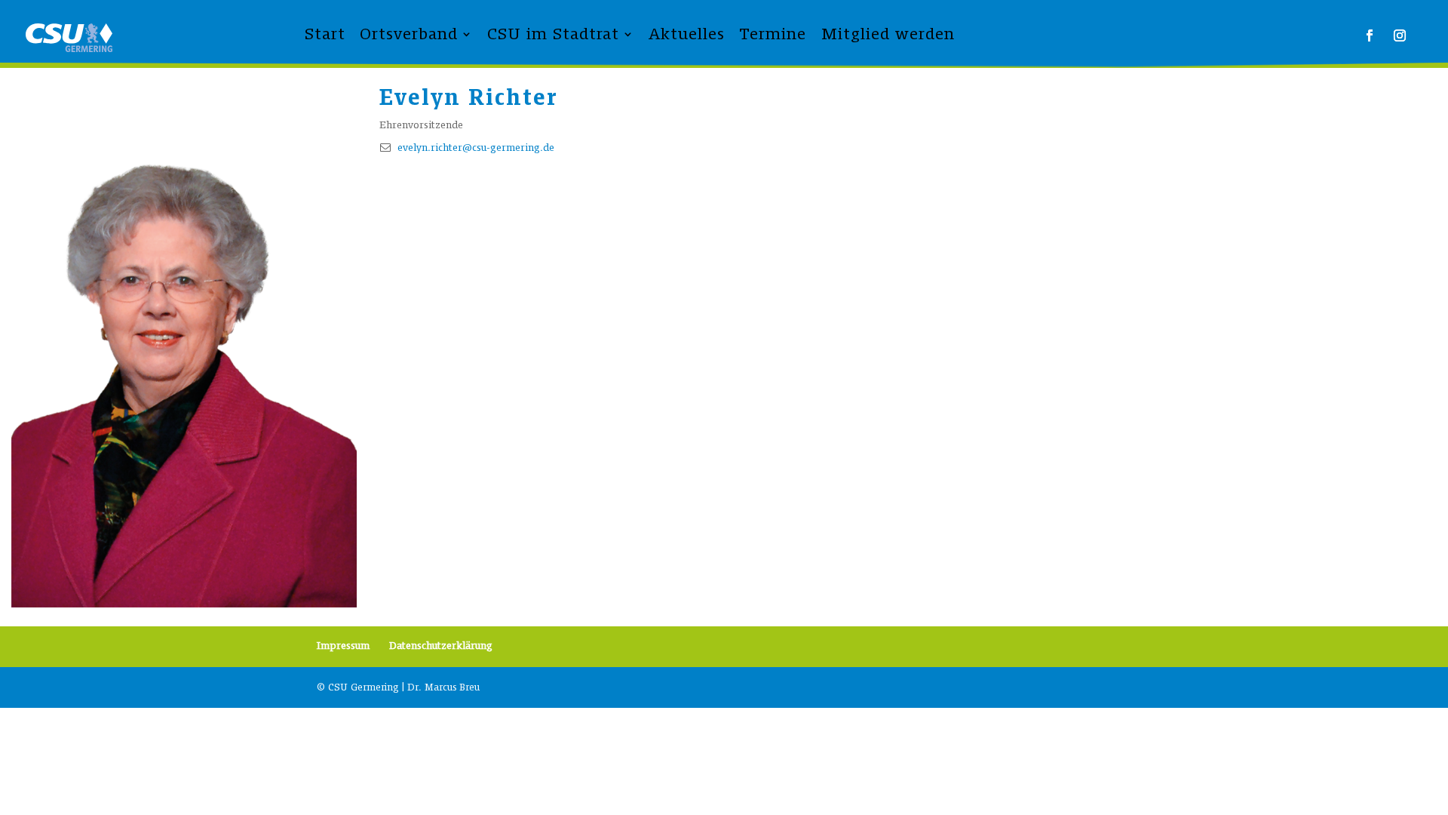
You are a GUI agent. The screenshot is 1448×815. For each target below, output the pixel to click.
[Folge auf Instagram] (1400, 35)
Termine (772, 34)
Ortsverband (409, 34)
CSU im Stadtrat (553, 34)
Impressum (343, 646)
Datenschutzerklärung (440, 646)
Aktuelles (687, 34)
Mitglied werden (888, 34)
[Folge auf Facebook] (1370, 35)
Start (325, 34)
